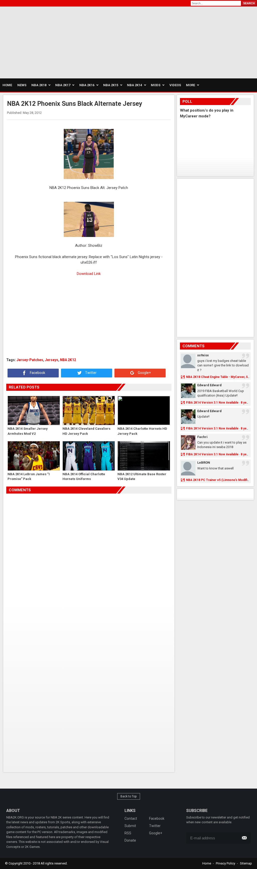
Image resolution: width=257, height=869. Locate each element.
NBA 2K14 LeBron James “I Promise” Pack (29, 476)
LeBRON (203, 462)
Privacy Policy (225, 863)
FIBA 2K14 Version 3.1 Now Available (212, 402)
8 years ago (249, 402)
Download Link (89, 273)
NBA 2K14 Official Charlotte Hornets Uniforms (83, 476)
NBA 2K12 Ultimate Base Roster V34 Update (141, 476)
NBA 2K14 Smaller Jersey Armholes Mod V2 (28, 431)
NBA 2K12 (68, 360)
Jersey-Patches (30, 360)
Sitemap (246, 863)
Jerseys (51, 360)
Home (206, 863)
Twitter (90, 373)
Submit (130, 826)
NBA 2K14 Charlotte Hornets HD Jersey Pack (142, 431)
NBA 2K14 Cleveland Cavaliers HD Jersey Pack (86, 431)
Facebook (37, 373)
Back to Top (128, 796)
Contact (130, 818)
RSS (127, 833)
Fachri (202, 437)
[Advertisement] (58, 42)
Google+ (144, 373)
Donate (130, 840)
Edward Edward (209, 385)
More (190, 85)
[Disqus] (88, 564)
